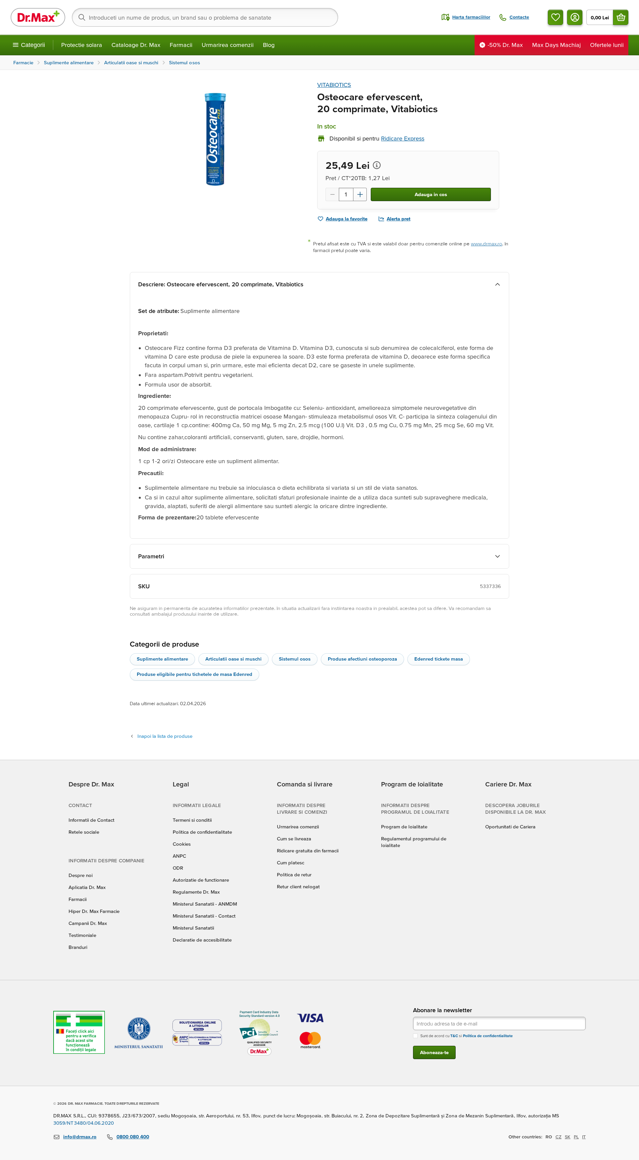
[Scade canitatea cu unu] (332, 194)
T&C (454, 1035)
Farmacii (181, 44)
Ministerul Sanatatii (193, 928)
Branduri (78, 947)
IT (584, 1136)
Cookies (182, 844)
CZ (558, 1136)
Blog (269, 44)
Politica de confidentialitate (202, 832)
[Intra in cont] (574, 17)
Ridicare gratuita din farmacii (307, 850)
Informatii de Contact (91, 820)
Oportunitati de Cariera (510, 826)
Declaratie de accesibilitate (202, 940)
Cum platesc (290, 862)
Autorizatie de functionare (201, 880)
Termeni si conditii (192, 820)
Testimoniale (82, 935)
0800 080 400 (132, 1136)
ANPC (179, 856)
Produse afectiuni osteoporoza (362, 659)
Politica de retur (294, 874)
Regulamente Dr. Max (196, 892)
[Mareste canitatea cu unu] (360, 194)
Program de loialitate (404, 826)
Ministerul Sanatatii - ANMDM (205, 904)
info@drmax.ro (80, 1136)
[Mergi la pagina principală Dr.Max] (38, 17)
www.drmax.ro (486, 243)
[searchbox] (205, 17)
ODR (178, 868)
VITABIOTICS (334, 84)
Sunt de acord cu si (466, 1035)
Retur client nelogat (298, 886)
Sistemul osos (295, 659)
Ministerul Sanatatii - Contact (204, 916)
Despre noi (81, 875)
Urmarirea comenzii (228, 44)
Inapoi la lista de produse (164, 736)
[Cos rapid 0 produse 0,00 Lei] (620, 17)
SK (567, 1136)
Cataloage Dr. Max (135, 44)
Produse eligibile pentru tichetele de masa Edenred (194, 674)
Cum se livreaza (294, 838)
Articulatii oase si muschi (233, 659)
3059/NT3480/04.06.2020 (83, 1123)
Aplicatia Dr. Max (87, 887)
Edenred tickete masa (438, 659)
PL (576, 1136)
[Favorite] (555, 17)
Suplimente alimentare (162, 659)
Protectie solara (81, 44)
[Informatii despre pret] (376, 165)
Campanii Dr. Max (88, 923)
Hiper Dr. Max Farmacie (94, 911)
